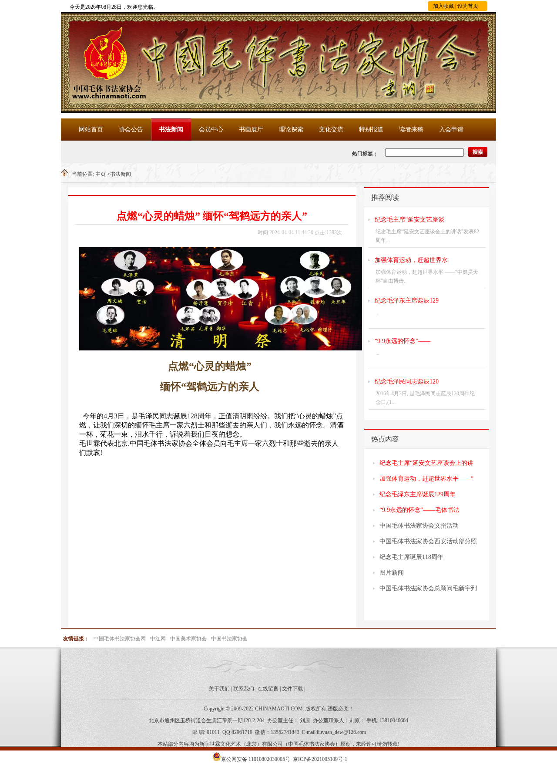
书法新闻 (171, 129)
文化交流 (331, 129)
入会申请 (451, 129)
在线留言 (268, 689)
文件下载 (292, 689)
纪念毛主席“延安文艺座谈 (409, 219)
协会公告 (131, 129)
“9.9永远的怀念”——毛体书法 (419, 510)
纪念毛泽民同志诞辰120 (407, 381)
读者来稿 (411, 129)
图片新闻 (391, 572)
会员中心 (211, 129)
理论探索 (291, 129)
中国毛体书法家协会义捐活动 (419, 525)
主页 (100, 174)
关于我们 (219, 689)
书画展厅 (251, 129)
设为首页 (467, 6)
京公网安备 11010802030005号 (255, 759)
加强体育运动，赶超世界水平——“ (426, 478)
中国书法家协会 (229, 639)
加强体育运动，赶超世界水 (411, 260)
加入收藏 (443, 6)
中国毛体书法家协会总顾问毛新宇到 (428, 588)
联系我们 (243, 689)
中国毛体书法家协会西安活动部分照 (428, 541)
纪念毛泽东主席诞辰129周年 (417, 494)
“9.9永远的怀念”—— (402, 341)
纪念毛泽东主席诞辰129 (407, 300)
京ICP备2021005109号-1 (320, 759)
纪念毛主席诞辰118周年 (411, 557)
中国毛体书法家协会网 (120, 639)
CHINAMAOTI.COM (279, 709)
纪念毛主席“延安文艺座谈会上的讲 (426, 463)
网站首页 (91, 129)
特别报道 (371, 129)
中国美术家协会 (188, 639)
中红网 (158, 639)
